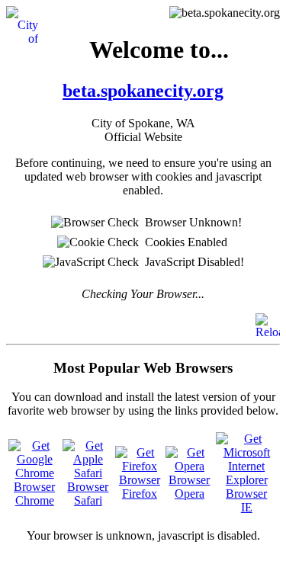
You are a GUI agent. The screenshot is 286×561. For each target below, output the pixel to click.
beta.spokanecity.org (143, 91)
